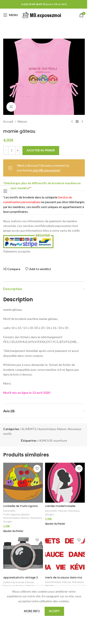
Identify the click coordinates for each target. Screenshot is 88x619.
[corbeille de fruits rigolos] (23, 483)
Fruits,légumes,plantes (16, 514)
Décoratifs (9, 510)
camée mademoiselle (60, 506)
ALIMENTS (28, 429)
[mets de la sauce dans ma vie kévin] (65, 554)
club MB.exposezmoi (46, 170)
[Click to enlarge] (11, 107)
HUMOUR (45, 440)
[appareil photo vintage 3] (23, 554)
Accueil (8, 121)
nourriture (60, 440)
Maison (22, 121)
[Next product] (82, 121)
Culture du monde (13, 582)
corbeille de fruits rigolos (20, 506)
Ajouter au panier (41, 150)
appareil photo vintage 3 (20, 577)
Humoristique (47, 429)
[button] (13, 531)
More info (32, 611)
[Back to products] (77, 121)
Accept (54, 611)
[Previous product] (72, 121)
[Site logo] (42, 15)
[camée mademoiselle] (65, 483)
